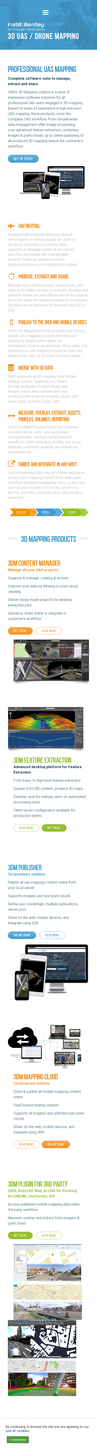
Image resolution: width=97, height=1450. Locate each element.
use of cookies (17, 1431)
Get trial (20, 631)
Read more (49, 631)
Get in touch (23, 159)
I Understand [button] (17, 1439)
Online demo (22, 935)
